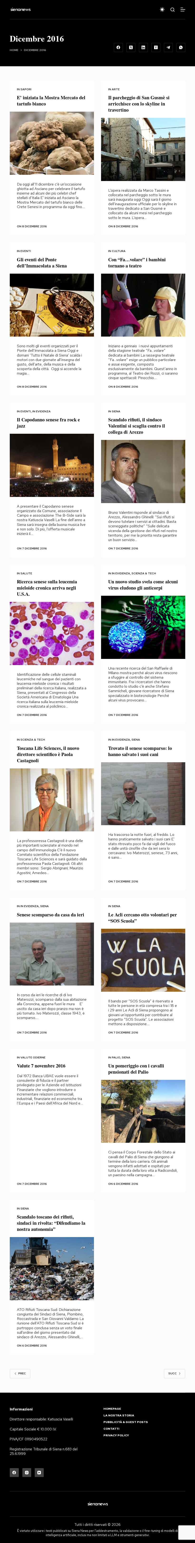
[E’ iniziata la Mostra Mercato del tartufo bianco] (52, 143)
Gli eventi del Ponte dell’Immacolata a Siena (42, 262)
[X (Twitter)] (131, 47)
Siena (116, 411)
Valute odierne (32, 1057)
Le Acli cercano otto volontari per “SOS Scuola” (142, 917)
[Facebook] (118, 47)
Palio (116, 1057)
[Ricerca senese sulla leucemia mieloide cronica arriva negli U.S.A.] (52, 633)
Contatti (111, 1429)
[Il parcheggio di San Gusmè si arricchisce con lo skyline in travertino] (143, 149)
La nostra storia (118, 1415)
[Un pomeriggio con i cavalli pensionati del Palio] (143, 1111)
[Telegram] (168, 47)
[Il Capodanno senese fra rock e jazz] (52, 465)
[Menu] (182, 9)
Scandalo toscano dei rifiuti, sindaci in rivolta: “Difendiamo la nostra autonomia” (51, 1223)
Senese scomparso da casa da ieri (50, 914)
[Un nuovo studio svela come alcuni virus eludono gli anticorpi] (143, 627)
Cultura (119, 251)
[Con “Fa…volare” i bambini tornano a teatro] (143, 305)
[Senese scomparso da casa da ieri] (52, 954)
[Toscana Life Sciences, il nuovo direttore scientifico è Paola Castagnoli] (52, 800)
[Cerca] (173, 10)
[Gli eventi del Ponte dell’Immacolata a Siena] (52, 305)
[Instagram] (26, 1472)
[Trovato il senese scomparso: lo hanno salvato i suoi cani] (143, 793)
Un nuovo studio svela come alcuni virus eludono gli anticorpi (143, 584)
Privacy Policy (116, 1435)
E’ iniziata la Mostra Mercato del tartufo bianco (51, 100)
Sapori (25, 89)
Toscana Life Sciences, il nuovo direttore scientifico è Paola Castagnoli (48, 754)
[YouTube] (39, 1472)
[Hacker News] (156, 47)
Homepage (112, 1409)
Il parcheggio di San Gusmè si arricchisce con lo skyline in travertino (139, 103)
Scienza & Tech (144, 573)
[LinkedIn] (143, 47)
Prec (22, 1373)
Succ (172, 1373)
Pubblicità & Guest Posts (125, 1422)
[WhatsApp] (180, 47)
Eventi (25, 251)
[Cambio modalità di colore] (162, 9)
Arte (116, 89)
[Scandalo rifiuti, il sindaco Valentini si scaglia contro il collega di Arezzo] (143, 471)
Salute (26, 573)
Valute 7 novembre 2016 (41, 1065)
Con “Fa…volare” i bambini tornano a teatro (137, 262)
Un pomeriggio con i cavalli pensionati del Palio (136, 1068)
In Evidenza (41, 411)
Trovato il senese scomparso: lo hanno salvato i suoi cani (140, 751)
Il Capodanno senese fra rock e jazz (48, 422)
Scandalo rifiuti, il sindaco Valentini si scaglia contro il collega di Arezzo (136, 425)
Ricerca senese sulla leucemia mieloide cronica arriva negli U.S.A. (47, 587)
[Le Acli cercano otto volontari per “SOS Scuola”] (143, 960)
